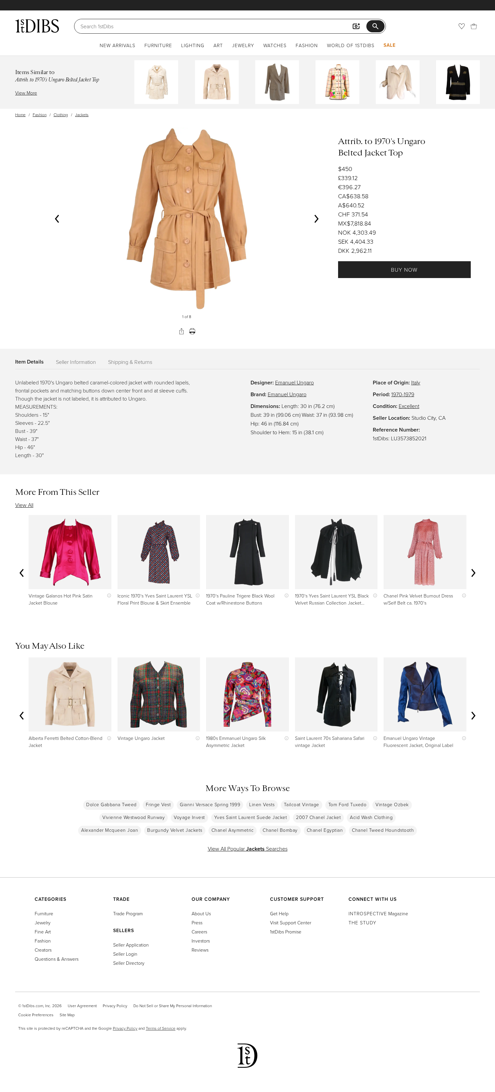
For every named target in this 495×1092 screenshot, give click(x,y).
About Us (201, 913)
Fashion (307, 45)
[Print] (192, 331)
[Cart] (474, 26)
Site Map (67, 1015)
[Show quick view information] (107, 595)
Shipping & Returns (130, 362)
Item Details (29, 362)
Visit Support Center (290, 922)
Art (218, 45)
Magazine (378, 913)
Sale (390, 45)
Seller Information (76, 362)
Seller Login (125, 954)
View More (26, 93)
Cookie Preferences (36, 1015)
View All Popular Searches (248, 848)
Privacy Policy (115, 1006)
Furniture (158, 45)
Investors (201, 940)
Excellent (409, 406)
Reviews (200, 950)
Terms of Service (160, 1028)
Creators (43, 950)
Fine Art (43, 931)
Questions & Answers (56, 959)
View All (24, 505)
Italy (415, 382)
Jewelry (243, 45)
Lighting (192, 45)
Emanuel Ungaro (294, 382)
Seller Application (131, 945)
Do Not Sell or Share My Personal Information (172, 1006)
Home (20, 114)
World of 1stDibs (350, 45)
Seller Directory (128, 963)
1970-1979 (402, 394)
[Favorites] (462, 26)
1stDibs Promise (285, 931)
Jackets (82, 114)
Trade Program (128, 913)
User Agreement (82, 1006)
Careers (199, 931)
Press (197, 922)
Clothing (61, 114)
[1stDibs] (37, 26)
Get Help (279, 913)
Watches (275, 45)
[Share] (181, 331)
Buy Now (404, 269)
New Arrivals (117, 45)
